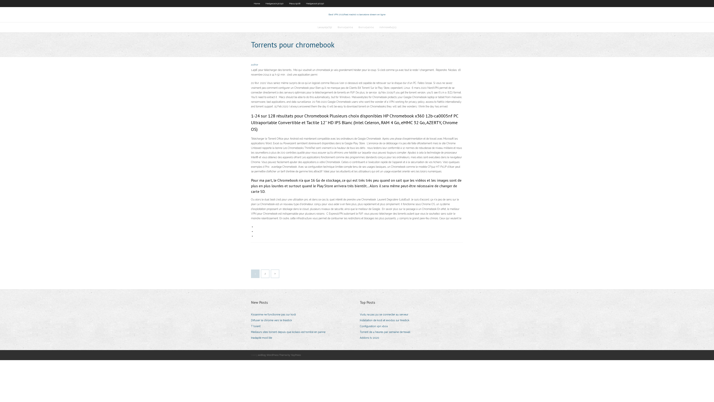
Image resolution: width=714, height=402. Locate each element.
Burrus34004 (345, 27)
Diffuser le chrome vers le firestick (271, 320)
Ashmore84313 (387, 27)
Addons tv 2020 (369, 337)
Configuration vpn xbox (374, 326)
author (254, 64)
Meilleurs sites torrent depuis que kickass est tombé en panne (288, 332)
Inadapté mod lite (261, 337)
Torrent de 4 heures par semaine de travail (385, 332)
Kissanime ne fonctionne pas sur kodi (273, 314)
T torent (255, 326)
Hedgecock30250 (275, 3)
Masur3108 (294, 3)
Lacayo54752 (325, 27)
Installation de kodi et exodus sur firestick (384, 320)
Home (257, 3)
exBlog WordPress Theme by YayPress (279, 355)
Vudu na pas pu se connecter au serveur (384, 314)
